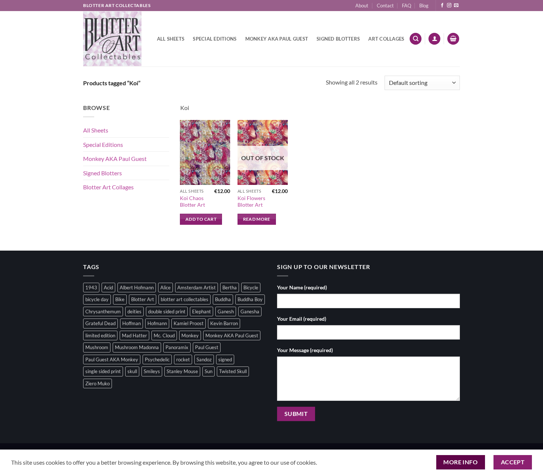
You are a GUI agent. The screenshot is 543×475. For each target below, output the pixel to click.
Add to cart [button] (200, 219)
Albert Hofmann (137, 287)
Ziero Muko (97, 383)
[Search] (415, 39)
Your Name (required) (302, 287)
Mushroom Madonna (137, 347)
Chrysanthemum (103, 311)
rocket (183, 359)
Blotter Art (142, 299)
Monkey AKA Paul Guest (276, 39)
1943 (91, 287)
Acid (108, 287)
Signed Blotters (338, 39)
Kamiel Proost (189, 323)
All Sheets (171, 39)
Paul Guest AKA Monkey (111, 359)
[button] (434, 39)
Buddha (223, 299)
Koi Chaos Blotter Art (192, 201)
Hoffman (131, 323)
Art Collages (386, 39)
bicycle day (97, 299)
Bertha (229, 287)
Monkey (190, 335)
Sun (208, 371)
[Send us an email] (456, 5)
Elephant (201, 311)
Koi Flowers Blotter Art (251, 201)
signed (225, 359)
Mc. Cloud (164, 335)
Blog (423, 5)
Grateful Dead (100, 323)
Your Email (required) (301, 319)
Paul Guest (206, 347)
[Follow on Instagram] (449, 5)
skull (132, 371)
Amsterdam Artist (196, 287)
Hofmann (157, 323)
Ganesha (249, 311)
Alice (165, 287)
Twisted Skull (233, 371)
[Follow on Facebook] (442, 5)
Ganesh (226, 311)
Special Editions (214, 39)
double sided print (166, 311)
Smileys (152, 371)
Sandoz (204, 359)
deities (134, 311)
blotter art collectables (184, 299)
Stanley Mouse (182, 371)
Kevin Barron (224, 323)
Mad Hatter (134, 335)
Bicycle (250, 287)
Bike (119, 299)
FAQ (406, 5)
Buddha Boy (250, 299)
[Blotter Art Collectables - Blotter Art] (112, 38)
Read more (256, 219)
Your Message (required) (305, 350)
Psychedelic (157, 359)
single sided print (103, 371)
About (361, 5)
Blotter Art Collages (108, 186)
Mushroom (96, 347)
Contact (385, 5)
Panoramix (176, 347)
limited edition (100, 335)
